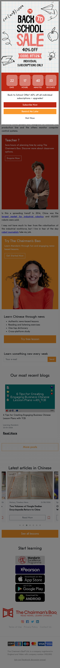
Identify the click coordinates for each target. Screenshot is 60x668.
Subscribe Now (30, 105)
